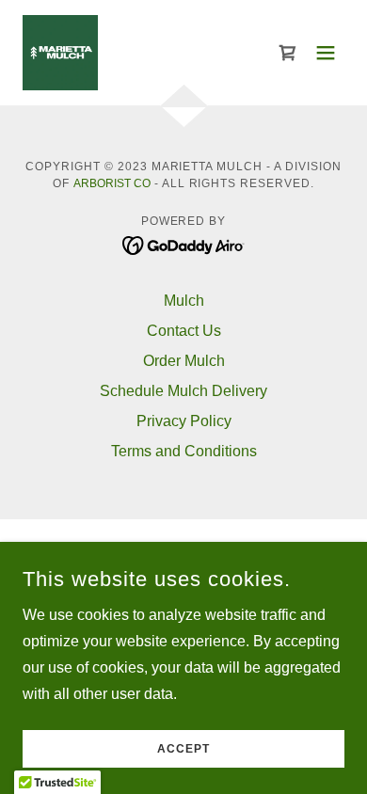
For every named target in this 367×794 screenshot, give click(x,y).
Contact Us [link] (184, 331)
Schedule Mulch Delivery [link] (183, 391)
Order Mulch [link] (184, 361)
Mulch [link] (184, 301)
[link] (60, 52)
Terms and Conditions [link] (184, 451)
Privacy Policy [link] (183, 421)
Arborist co (112, 183)
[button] (325, 52)
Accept (183, 748)
